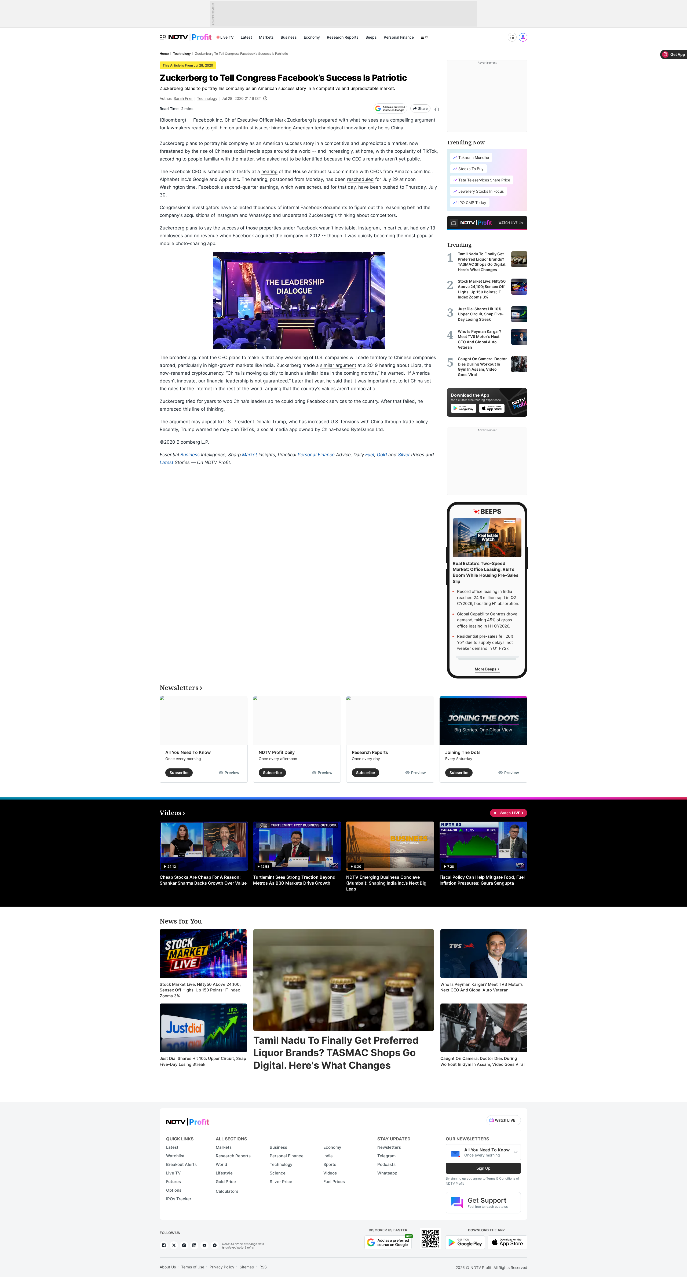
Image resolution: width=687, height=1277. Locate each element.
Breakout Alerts (181, 1164)
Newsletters (389, 1147)
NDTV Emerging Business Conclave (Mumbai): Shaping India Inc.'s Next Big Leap (386, 883)
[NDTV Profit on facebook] (164, 1245)
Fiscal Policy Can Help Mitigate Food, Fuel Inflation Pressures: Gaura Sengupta (482, 880)
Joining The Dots (463, 752)
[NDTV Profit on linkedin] (194, 1245)
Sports (329, 1164)
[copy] (436, 108)
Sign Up (483, 1168)
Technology (207, 98)
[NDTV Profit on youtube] (204, 1245)
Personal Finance (399, 37)
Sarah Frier (183, 98)
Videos (330, 1173)
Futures (173, 1181)
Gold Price (226, 1181)
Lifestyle (224, 1173)
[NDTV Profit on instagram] (184, 1245)
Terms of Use (192, 1267)
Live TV (227, 37)
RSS (263, 1267)
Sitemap (247, 1267)
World (221, 1164)
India (328, 1155)
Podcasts (386, 1164)
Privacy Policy (222, 1267)
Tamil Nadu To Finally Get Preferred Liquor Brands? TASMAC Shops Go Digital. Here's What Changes (336, 1052)
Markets (266, 37)
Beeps (371, 37)
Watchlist (175, 1155)
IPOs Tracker (178, 1198)
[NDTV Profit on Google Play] (465, 1242)
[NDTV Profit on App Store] (507, 1242)
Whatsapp (387, 1173)
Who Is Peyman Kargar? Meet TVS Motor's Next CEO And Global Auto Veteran (481, 987)
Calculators (227, 1191)
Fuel (369, 454)
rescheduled (360, 179)
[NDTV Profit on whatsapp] (215, 1245)
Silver (404, 454)
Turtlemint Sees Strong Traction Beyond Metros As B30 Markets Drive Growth (294, 880)
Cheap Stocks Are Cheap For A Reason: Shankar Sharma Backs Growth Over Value (203, 880)
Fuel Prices (334, 1181)
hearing (269, 171)
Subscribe (179, 772)
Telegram (386, 1155)
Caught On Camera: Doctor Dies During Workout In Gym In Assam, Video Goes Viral (482, 1061)
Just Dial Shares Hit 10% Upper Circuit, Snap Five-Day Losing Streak (203, 1061)
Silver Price (281, 1181)
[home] (190, 34)
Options (173, 1190)
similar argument (338, 365)
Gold (382, 454)
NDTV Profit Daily (277, 752)
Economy (312, 37)
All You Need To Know (188, 752)
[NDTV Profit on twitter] (174, 1245)
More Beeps (486, 669)
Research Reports (343, 37)
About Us (168, 1267)
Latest (246, 37)
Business (289, 37)
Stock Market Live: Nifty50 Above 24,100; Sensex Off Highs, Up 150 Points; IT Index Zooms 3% (200, 990)
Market (249, 454)
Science (278, 1173)
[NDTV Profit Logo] (187, 1120)
